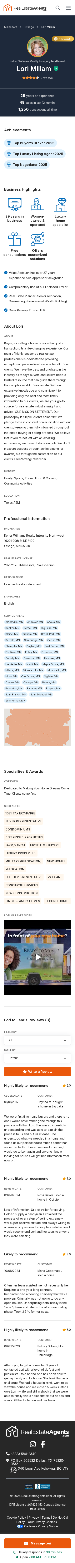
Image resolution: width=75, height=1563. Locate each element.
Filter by (10, 1031)
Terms (46, 1517)
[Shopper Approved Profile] (29, 1487)
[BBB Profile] (42, 1487)
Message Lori (41, 1543)
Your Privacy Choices (42, 1522)
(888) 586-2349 (23, 1453)
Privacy (34, 1517)
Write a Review (40, 1072)
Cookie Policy (16, 1517)
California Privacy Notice (41, 1526)
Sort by (10, 1049)
